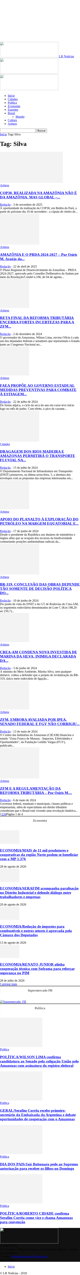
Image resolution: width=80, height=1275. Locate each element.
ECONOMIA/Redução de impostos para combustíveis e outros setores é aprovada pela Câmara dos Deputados (36, 930)
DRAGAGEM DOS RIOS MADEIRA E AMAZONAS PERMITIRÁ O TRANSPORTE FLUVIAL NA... (37, 455)
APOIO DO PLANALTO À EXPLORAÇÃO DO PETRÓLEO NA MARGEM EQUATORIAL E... (39, 521)
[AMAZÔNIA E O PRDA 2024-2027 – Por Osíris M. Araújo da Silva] (19, 243)
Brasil (11, 113)
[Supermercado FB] (13, 1001)
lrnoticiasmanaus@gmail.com (29, 1256)
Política (12, 102)
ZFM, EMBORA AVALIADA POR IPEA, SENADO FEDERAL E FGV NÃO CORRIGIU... (40, 722)
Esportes (13, 109)
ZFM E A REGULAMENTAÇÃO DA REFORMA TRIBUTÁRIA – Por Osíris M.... (36, 790)
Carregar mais (8, 984)
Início (11, 95)
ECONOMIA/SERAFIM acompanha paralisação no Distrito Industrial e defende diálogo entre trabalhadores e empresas (39, 892)
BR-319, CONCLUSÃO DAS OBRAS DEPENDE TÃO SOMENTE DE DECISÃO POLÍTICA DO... (40, 588)
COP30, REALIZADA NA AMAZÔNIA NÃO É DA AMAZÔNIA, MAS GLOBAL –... (38, 195)
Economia (14, 106)
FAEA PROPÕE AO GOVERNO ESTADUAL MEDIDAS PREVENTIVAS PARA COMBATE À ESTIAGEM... (38, 389)
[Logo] (29, 72)
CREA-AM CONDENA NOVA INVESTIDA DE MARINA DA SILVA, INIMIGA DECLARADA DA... (38, 656)
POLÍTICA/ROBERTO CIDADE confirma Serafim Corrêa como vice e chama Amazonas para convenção (36, 1217)
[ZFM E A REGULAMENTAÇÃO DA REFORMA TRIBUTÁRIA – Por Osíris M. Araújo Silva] (19, 777)
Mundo (20, 116)
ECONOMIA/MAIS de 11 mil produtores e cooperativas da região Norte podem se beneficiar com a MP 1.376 (39, 854)
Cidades (13, 99)
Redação (5, 204)
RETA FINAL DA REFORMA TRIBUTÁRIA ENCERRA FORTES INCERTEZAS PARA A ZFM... (37, 322)
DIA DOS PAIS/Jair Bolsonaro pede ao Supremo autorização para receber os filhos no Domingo (39, 1166)
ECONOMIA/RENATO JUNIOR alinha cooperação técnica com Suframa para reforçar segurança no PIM (37, 968)
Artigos (12, 123)
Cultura (12, 120)
